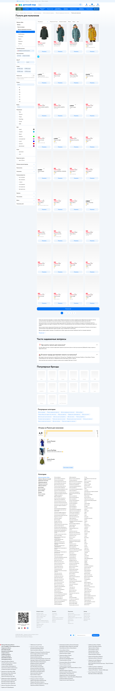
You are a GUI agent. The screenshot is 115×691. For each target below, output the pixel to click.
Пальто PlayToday (51, 450)
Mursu (85, 501)
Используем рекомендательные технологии (24, 635)
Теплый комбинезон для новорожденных (58, 540)
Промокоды (39, 619)
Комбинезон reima (72, 535)
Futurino (86, 530)
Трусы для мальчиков (88, 574)
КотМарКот (86, 564)
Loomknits (86, 527)
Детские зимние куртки (73, 566)
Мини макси (86, 549)
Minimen (86, 543)
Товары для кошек (87, 613)
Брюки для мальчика (58, 560)
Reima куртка (71, 552)
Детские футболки (72, 546)
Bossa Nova (86, 537)
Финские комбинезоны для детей (75, 549)
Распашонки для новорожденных (60, 527)
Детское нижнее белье (88, 576)
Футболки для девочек (58, 598)
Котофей (86, 506)
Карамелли (86, 548)
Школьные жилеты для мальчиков (60, 502)
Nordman (71, 585)
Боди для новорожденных (59, 525)
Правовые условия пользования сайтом (31, 634)
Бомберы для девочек (73, 501)
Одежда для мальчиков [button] (43, 480)
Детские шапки (87, 585)
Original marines (87, 525)
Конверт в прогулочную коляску (60, 534)
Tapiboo (70, 594)
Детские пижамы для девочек (74, 478)
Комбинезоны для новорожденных (60, 528)
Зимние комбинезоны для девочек (60, 593)
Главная (17, 13)
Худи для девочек (72, 504)
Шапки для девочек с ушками (89, 601)
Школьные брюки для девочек (60, 498)
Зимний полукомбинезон (74, 572)
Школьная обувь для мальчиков (60, 501)
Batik (85, 540)
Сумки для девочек (87, 603)
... (72, 313)
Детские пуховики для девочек (75, 483)
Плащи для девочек (72, 554)
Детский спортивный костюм (74, 540)
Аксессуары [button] (40, 495)
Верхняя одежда (20, 27)
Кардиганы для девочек (58, 596)
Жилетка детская (72, 557)
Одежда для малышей (58, 522)
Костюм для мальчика (58, 564)
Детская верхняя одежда (48, 13)
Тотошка (85, 533)
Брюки (19, 39)
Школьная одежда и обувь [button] (43, 477)
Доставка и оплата (40, 613)
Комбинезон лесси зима (73, 551)
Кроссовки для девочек (73, 519)
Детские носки (87, 568)
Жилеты (20, 43)
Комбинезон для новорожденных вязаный (60, 548)
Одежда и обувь (20, 22)
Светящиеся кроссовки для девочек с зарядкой (75, 522)
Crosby (85, 545)
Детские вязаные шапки (88, 597)
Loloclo (85, 534)
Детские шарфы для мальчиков (90, 595)
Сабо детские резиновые (89, 498)
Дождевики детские (73, 560)
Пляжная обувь (87, 503)
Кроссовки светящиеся (73, 584)
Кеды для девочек (72, 525)
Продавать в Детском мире (42, 614)
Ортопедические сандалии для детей (91, 491)
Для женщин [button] (41, 487)
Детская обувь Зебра (73, 603)
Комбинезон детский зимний (74, 534)
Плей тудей (86, 510)
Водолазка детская (72, 558)
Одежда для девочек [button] (42, 482)
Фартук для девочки (58, 496)
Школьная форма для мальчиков (60, 481)
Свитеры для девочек (73, 480)
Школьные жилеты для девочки (60, 513)
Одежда (18, 24)
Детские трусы (87, 577)
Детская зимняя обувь (88, 494)
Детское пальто (72, 567)
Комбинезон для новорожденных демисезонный (60, 552)
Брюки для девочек (72, 498)
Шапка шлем (86, 588)
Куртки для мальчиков (58, 555)
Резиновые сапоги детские (74, 593)
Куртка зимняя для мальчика (59, 563)
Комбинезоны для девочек (74, 484)
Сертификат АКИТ (40, 624)
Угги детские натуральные (74, 599)
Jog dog (70, 596)
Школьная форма (57, 477)
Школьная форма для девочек (59, 478)
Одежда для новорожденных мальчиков (59, 544)
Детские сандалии (87, 481)
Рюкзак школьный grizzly (58, 480)
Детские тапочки (72, 591)
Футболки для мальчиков (59, 561)
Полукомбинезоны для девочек (75, 509)
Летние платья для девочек (74, 500)
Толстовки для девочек (58, 592)
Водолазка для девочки (73, 515)
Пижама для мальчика (58, 574)
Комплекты (20, 36)
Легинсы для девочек (58, 604)
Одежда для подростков (73, 545)
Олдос (85, 512)
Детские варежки (87, 582)
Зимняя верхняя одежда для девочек (76, 489)
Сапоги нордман (72, 582)
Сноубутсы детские (73, 579)
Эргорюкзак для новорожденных (60, 530)
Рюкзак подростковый (88, 583)
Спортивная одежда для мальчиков (60, 557)
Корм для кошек (87, 614)
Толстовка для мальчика (58, 566)
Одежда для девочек (58, 602)
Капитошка (86, 557)
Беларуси (31, 636)
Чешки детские (72, 587)
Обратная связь (39, 625)
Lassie (85, 515)
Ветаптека (85, 620)
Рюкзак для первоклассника (89, 586)
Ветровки (20, 41)
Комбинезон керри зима (73, 561)
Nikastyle (86, 528)
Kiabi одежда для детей (88, 558)
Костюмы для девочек (73, 503)
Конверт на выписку (58, 521)
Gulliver (85, 509)
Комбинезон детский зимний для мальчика (60, 571)
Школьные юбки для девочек (59, 487)
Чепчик (85, 580)
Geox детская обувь (73, 597)
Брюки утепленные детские (74, 576)
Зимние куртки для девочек (74, 492)
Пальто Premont (51, 441)
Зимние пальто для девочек (59, 589)
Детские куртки (72, 537)
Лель (85, 539)
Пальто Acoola (51, 459)
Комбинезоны (21, 34)
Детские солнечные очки (89, 598)
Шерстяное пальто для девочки (75, 510)
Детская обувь (72, 578)
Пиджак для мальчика (73, 570)
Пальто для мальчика (58, 573)
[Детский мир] (26, 5)
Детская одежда (37, 13)
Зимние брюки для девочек (74, 513)
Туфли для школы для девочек (59, 499)
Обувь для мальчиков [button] (42, 484)
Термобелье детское (73, 564)
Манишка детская (87, 600)
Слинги (70, 529)
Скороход (86, 490)
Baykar (85, 554)
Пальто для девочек (73, 487)
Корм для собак (86, 617)
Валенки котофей (87, 484)
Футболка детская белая (73, 569)
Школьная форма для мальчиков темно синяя (60, 510)
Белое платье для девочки (74, 497)
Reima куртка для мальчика (59, 585)
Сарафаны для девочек (58, 495)
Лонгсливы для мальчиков (59, 582)
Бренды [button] (40, 492)
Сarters (85, 536)
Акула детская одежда (88, 507)
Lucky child (86, 555)
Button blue (86, 524)
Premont (86, 546)
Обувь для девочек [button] (42, 485)
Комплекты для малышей (58, 554)
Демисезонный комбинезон (74, 532)
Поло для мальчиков (58, 569)
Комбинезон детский (73, 531)
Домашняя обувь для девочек (74, 523)
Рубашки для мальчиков (58, 567)
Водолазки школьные (58, 516)
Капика (85, 519)
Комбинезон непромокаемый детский (74, 542)
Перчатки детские (87, 591)
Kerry (85, 522)
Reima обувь (86, 482)
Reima (85, 513)
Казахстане (26, 636)
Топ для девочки (87, 579)
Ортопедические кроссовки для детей (90, 479)
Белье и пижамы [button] (41, 494)
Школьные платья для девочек (59, 490)
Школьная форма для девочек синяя (60, 489)
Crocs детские (72, 588)
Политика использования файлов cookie (43, 622)
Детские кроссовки (73, 590)
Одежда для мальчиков (58, 580)
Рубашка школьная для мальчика (60, 492)
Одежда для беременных (73, 528)
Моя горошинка (57, 550)
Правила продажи (40, 617)
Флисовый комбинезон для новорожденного (59, 546)
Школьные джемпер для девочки (60, 508)
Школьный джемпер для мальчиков (60, 515)
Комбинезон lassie (72, 543)
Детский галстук (87, 594)
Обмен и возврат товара (41, 616)
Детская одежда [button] (41, 489)
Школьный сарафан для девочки (60, 512)
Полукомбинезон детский (74, 548)
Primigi (85, 477)
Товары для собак (87, 616)
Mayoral (85, 521)
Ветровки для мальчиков (58, 558)
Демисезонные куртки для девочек (75, 481)
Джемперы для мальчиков (59, 579)
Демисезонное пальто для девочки (60, 599)
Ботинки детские (87, 497)
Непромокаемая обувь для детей (90, 500)
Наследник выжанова (88, 518)
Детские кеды (86, 504)
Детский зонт (86, 604)
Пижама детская (87, 571)
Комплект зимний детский (74, 563)
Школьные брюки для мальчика (60, 483)
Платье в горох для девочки (74, 512)
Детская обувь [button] (41, 490)
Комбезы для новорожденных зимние (59, 532)
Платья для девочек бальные (59, 595)
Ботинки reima (87, 485)
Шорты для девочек (73, 490)
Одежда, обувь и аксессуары (26, 13)
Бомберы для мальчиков (58, 576)
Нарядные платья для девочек (59, 586)
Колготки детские (87, 567)
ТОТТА (85, 561)
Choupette (86, 516)
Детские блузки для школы (59, 484)
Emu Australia (86, 551)
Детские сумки (87, 592)
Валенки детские (72, 600)
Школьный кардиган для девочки (60, 505)
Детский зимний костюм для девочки (74, 494)
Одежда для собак (87, 619)
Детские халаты (87, 573)
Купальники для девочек (88, 565)
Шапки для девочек (88, 589)
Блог (69, 621)
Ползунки (71, 538)
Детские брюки (72, 573)
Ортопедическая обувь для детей (75, 581)
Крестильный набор (58, 535)
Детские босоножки (88, 487)
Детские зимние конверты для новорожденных (60, 537)
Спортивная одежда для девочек (75, 486)
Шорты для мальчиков (58, 577)
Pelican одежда (87, 531)
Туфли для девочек (72, 518)
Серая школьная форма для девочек (60, 493)
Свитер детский (72, 575)
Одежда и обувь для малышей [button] (44, 479)
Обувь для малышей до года (59, 541)
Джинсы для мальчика (58, 583)
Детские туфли (72, 526)
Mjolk (85, 542)
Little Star (86, 552)
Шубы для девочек (72, 477)
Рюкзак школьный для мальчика (60, 486)
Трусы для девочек (87, 570)
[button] (96, 8)
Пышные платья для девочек (59, 601)
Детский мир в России (20, 636)
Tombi (85, 488)
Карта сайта (39, 627)
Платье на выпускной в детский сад (60, 524)
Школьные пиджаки (58, 518)
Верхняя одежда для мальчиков (62, 13)
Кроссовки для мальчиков (74, 516)
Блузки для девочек (73, 506)
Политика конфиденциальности (42, 620)
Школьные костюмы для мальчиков (60, 504)
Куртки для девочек (73, 507)
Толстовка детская (72, 555)
